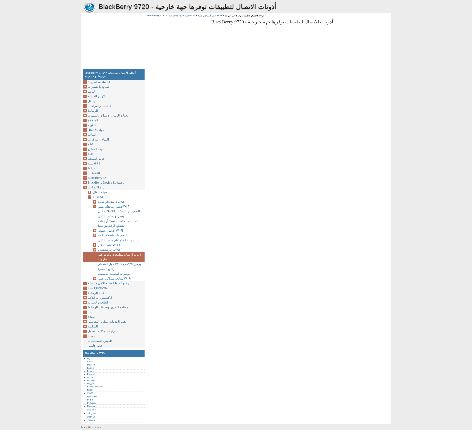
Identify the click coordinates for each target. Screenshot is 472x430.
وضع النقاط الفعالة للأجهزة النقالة (108, 283)
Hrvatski (91, 380)
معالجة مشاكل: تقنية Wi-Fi (114, 278)
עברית (90, 377)
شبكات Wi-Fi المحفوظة (112, 235)
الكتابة (91, 144)
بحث (90, 312)
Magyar (90, 383)
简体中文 (91, 417)
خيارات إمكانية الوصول (102, 331)
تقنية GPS (94, 163)
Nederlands (92, 397)
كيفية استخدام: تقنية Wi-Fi (210, 15)
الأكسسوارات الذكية (100, 297)
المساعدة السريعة (99, 82)
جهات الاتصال (96, 129)
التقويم (92, 125)
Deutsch (91, 365)
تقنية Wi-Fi (190, 15)
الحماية (92, 316)
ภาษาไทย (91, 410)
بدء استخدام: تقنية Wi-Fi (112, 201)
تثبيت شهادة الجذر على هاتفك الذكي (119, 240)
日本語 (90, 393)
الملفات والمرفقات (99, 106)
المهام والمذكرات (98, 139)
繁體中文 (91, 420)
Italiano (90, 390)
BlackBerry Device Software (106, 182)
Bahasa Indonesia (95, 387)
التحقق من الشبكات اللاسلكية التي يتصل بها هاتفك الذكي (119, 214)
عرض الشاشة (96, 158)
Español (90, 371)
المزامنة (93, 326)
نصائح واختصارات (98, 86)
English (90, 368)
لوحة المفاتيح (96, 149)
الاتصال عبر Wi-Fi (109, 245)
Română (91, 406)
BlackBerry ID (97, 177)
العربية (90, 358)
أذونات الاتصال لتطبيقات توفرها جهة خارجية (120, 257)
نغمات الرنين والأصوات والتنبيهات (108, 115)
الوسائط (93, 110)
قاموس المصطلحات (100, 340)
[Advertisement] (177, 44)
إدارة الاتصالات (174, 15)
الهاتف (92, 91)
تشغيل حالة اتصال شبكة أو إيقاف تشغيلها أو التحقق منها (118, 223)
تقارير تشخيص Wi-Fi (110, 249)
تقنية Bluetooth (97, 288)
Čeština (90, 361)
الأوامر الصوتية (96, 96)
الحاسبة (92, 336)
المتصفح (93, 120)
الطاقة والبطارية (98, 302)
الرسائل (92, 101)
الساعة (92, 134)
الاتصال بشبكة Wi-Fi (110, 230)
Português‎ (91, 403)
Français (91, 374)
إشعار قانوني (95, 345)
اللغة (90, 153)
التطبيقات (94, 173)
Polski (90, 400)
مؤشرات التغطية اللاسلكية (114, 273)
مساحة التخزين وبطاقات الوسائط (108, 307)
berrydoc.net (97, 427)
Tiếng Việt (91, 413)
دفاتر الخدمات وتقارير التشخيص (107, 321)
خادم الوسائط (96, 292)
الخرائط (92, 168)
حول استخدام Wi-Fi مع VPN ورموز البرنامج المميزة (119, 267)
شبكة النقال (100, 192)
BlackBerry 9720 (89, 7)
